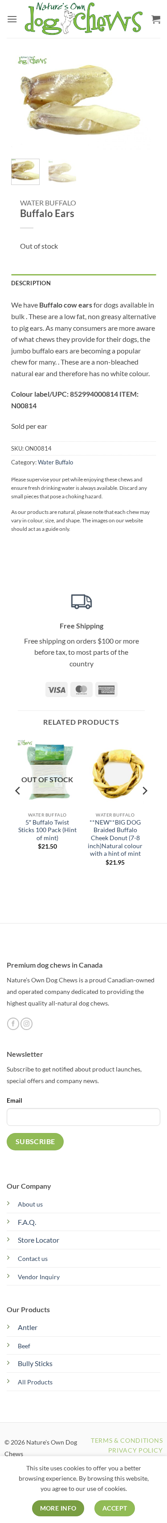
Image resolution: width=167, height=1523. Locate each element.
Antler (27, 1327)
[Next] (137, 101)
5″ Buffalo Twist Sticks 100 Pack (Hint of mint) (47, 830)
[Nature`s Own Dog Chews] (84, 19)
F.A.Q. (27, 1222)
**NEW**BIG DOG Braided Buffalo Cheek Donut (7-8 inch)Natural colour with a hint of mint (115, 838)
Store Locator (38, 1240)
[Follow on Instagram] (26, 1024)
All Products (35, 1382)
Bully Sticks (35, 1363)
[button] (12, 19)
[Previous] (25, 101)
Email (14, 1100)
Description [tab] (31, 283)
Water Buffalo (48, 202)
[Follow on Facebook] (13, 1024)
